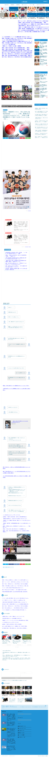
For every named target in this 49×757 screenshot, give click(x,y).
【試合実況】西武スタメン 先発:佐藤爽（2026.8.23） (12, 618)
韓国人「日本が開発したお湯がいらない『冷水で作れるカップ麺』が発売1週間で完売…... (18, 38)
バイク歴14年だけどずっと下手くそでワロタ (10, 622)
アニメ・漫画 (32, 4)
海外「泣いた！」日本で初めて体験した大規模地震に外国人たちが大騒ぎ (31, 31)
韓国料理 (17, 4)
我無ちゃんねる (21, 732)
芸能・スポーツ (24, 4)
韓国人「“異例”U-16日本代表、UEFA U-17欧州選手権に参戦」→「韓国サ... (16, 47)
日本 (4, 567)
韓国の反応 (7, 4)
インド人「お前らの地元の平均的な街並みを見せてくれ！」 (13, 39)
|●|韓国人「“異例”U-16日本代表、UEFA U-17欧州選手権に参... (15, 516)
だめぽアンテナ (21, 730)
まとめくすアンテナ (22, 728)
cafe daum (29, 210)
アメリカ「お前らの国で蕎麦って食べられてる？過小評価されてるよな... (15, 598)
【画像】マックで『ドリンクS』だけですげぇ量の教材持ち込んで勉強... (15, 620)
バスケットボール (11, 567)
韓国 (7, 567)
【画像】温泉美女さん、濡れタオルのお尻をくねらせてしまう (29, 25)
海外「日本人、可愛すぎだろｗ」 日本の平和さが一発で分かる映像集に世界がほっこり (18, 53)
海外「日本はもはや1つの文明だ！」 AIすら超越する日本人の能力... (14, 589)
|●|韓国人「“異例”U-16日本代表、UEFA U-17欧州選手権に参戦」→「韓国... (32, 22)
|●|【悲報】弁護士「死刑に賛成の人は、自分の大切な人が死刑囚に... (14, 628)
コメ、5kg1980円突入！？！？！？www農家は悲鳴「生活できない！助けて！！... (17, 36)
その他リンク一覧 (22, 737)
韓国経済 (12, 4)
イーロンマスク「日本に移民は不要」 (9, 44)
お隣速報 (24, 2)
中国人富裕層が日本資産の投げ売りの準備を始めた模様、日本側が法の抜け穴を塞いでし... (18, 50)
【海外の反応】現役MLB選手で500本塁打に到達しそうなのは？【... (14, 602)
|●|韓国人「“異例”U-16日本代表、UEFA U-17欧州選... (12, 624)
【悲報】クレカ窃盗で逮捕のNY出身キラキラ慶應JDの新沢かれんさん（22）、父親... (18, 41)
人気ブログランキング (40, 4)
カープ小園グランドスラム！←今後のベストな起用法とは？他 (13, 600)
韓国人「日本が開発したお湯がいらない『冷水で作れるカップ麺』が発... (15, 585)
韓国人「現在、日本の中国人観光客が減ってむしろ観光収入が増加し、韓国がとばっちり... (18, 55)
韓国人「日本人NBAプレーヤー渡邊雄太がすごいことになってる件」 (16, 385)
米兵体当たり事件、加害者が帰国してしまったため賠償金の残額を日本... (15, 604)
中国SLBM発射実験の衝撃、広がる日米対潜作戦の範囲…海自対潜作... (15, 591)
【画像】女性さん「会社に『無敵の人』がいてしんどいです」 (13, 616)
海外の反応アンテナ (22, 726)
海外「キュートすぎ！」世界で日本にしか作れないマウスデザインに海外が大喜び (17, 52)
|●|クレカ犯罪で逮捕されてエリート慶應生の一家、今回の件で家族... (14, 626)
